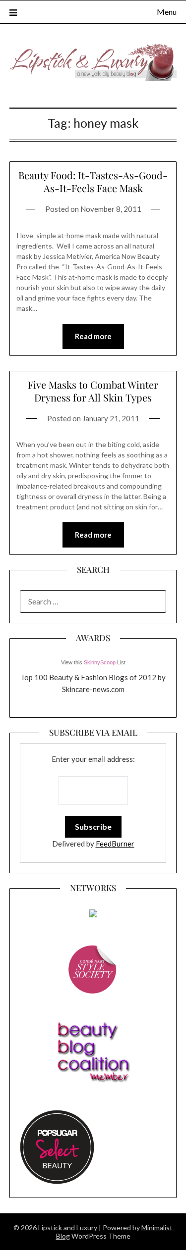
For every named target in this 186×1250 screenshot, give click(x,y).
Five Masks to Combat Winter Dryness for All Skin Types (93, 391)
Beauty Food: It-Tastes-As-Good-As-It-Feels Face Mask (93, 181)
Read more (93, 336)
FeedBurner (115, 843)
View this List (93, 662)
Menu (167, 11)
